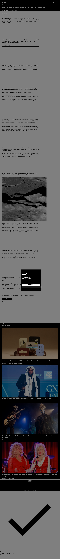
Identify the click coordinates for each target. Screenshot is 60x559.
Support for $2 (31, 284)
